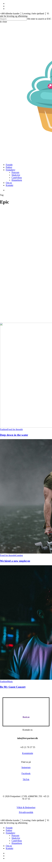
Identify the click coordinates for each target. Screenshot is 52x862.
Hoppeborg (17, 843)
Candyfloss (17, 840)
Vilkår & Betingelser (26, 807)
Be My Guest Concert (12, 686)
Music (10, 681)
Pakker (9, 830)
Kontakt (9, 848)
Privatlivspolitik (26, 812)
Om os (9, 846)
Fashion (3, 429)
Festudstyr (10, 833)
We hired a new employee (15, 560)
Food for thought (15, 429)
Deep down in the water (14, 434)
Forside (9, 828)
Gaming (19, 555)
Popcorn (15, 835)
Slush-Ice (16, 838)
